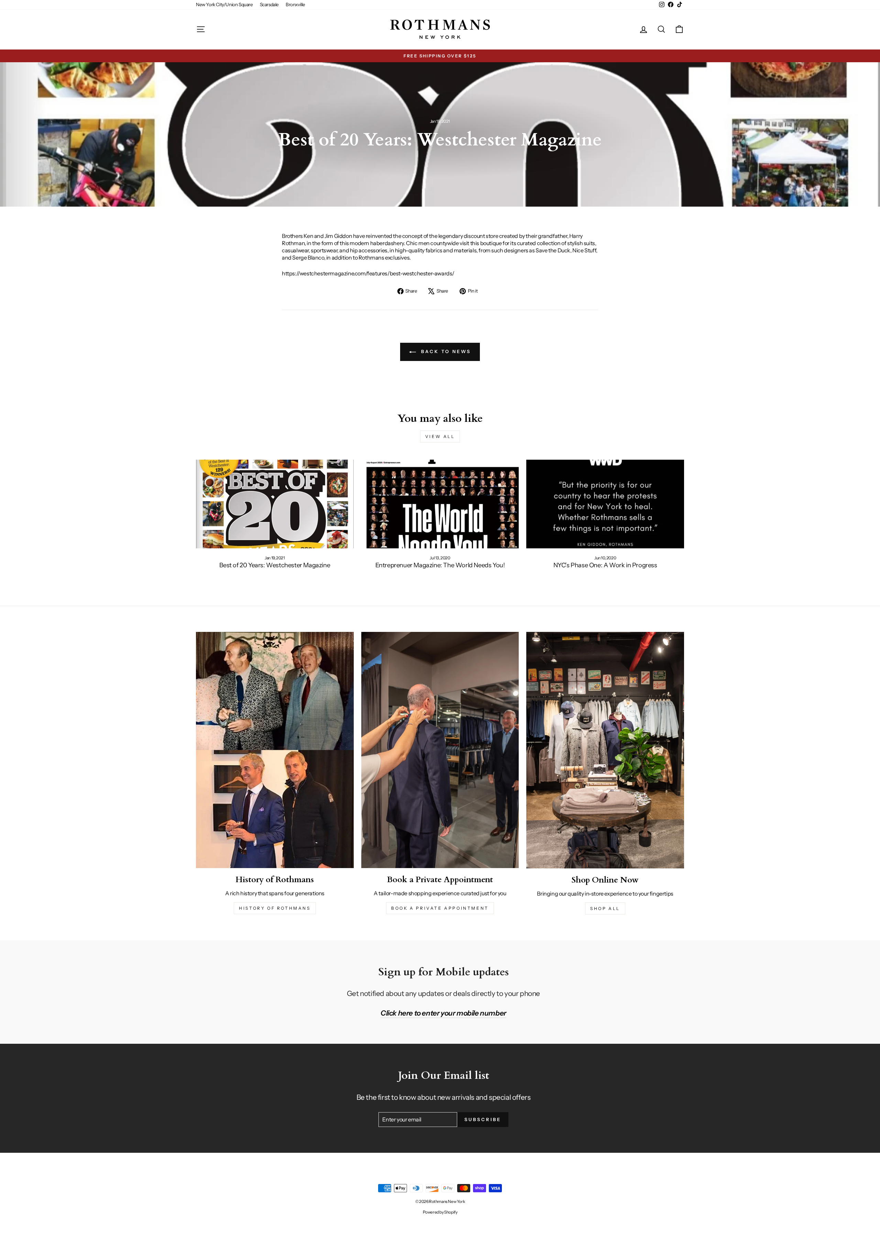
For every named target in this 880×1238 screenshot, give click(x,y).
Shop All (605, 908)
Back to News (445, 351)
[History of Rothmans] (275, 750)
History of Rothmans (274, 908)
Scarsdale (269, 4)
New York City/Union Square (224, 4)
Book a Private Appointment (440, 908)
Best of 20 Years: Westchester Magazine (274, 565)
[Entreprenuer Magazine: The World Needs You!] (440, 504)
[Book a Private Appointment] (440, 750)
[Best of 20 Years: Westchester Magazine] (275, 504)
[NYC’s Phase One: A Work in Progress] (605, 504)
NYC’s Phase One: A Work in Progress (605, 565)
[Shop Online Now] (605, 750)
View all (440, 436)
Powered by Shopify (440, 1212)
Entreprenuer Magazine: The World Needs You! (440, 565)
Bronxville (295, 4)
